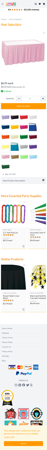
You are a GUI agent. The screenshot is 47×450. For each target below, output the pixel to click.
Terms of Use (7, 338)
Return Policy (7, 342)
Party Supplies (15, 19)
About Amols (7, 328)
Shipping (5, 333)
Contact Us (6, 347)
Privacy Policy (7, 351)
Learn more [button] (9, 437)
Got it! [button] (23, 444)
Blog (4, 361)
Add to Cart (23, 106)
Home (3, 19)
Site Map (5, 356)
